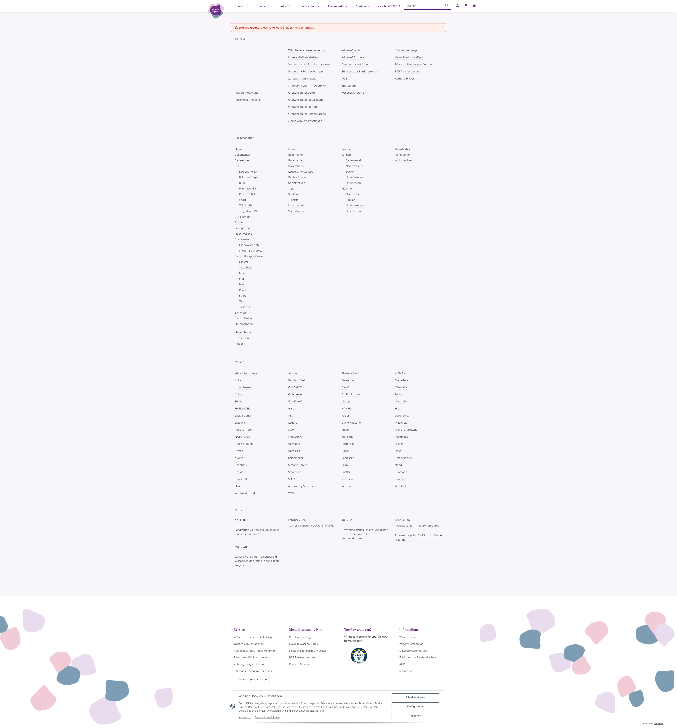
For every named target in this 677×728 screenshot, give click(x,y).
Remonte (294, 443)
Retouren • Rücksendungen (305, 71)
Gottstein (401, 401)
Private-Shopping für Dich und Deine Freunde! (418, 537)
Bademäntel (242, 154)
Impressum (245, 717)
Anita (238, 380)
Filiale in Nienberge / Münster (413, 64)
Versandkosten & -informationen (309, 64)
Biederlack (401, 380)
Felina (398, 394)
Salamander (295, 457)
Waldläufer (401, 486)
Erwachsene (242, 338)
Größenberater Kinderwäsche (307, 113)
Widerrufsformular (353, 57)
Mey (291, 429)
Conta (239, 394)
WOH (291, 493)
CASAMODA (296, 387)
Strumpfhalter (243, 318)
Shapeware (242, 239)
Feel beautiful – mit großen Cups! (417, 525)
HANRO (346, 408)
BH (237, 165)
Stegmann (294, 471)
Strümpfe (241, 312)
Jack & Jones (243, 415)
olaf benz (347, 436)
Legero (292, 422)
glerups (346, 401)
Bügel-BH (245, 182)
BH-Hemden (243, 216)
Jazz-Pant (245, 267)
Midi (242, 278)
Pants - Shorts (297, 177)
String (242, 295)
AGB (344, 78)
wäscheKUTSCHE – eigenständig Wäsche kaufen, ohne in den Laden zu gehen (257, 561)
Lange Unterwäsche (300, 171)
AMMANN (401, 373)
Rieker (399, 443)
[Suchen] (447, 6)
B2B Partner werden (407, 71)
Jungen (346, 154)
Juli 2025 (347, 519)
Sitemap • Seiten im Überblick (307, 85)
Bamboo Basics (298, 380)
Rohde (239, 450)
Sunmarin (401, 471)
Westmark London (246, 493)
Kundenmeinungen (407, 50)
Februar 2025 (403, 519)
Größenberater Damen (302, 92)
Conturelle (295, 394)
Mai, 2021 (241, 546)
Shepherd (241, 464)
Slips (291, 188)
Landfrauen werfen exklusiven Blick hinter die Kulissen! (257, 532)
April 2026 (241, 519)
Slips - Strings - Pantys (249, 256)
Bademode (242, 160)
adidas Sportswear (246, 373)
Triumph (400, 479)
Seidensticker (403, 457)
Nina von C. (295, 436)
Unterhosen (353, 182)
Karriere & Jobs (404, 78)
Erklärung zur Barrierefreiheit (359, 71)
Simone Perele (297, 464)
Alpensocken (349, 373)
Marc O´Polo (243, 429)
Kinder (239, 343)
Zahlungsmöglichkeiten (303, 78)
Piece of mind (244, 443)
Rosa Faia (294, 450)
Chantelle (401, 387)
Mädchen (347, 188)
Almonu (293, 373)
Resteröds (347, 443)
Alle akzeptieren (415, 697)
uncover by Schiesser (301, 486)
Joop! (345, 415)
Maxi (242, 273)
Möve (345, 429)
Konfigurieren (415, 706)
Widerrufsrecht (351, 50)
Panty (242, 290)
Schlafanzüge (296, 182)
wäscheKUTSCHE (352, 92)
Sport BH (245, 199)
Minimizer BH (248, 188)
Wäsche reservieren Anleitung (307, 50)
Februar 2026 (297, 519)
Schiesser (347, 457)
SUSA (291, 479)
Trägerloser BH (248, 211)
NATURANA (242, 436)
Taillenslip (245, 306)
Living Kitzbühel (351, 422)
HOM (398, 408)
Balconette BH (248, 171)
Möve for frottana (406, 429)
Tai (241, 301)
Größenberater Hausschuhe (305, 99)
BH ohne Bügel (248, 177)
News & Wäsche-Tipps (409, 57)
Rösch (345, 450)
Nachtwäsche (243, 233)
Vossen (346, 486)
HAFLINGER (242, 408)
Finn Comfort (296, 401)
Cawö (345, 387)
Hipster (243, 261)
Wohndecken (403, 160)
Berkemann (348, 380)
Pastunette (401, 436)
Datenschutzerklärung (267, 717)
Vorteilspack (296, 211)
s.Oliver (240, 457)
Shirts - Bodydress (250, 250)
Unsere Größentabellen (303, 57)
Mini (242, 284)
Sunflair (346, 471)
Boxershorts (296, 165)
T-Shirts (293, 199)
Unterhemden (244, 323)
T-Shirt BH (245, 205)
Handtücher (402, 154)
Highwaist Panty (249, 244)
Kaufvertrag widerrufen (252, 679)
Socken (293, 194)
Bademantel (353, 160)
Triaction (347, 479)
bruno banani (243, 387)
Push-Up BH (247, 194)
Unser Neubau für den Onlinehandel (312, 525)
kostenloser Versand (248, 99)
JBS (290, 415)
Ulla (237, 486)
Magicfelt (401, 422)
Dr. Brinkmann (350, 394)
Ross (398, 450)
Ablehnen (415, 715)
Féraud (239, 401)
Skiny (344, 464)
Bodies (239, 222)
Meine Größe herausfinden (305, 120)
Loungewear (243, 228)
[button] (397, 6)
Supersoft (241, 479)
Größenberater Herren (302, 106)
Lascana (240, 422)
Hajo (291, 408)
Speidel (239, 471)
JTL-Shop (658, 723)
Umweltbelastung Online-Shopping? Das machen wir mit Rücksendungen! (364, 534)
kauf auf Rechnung (246, 92)
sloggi (398, 464)
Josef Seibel (402, 415)
